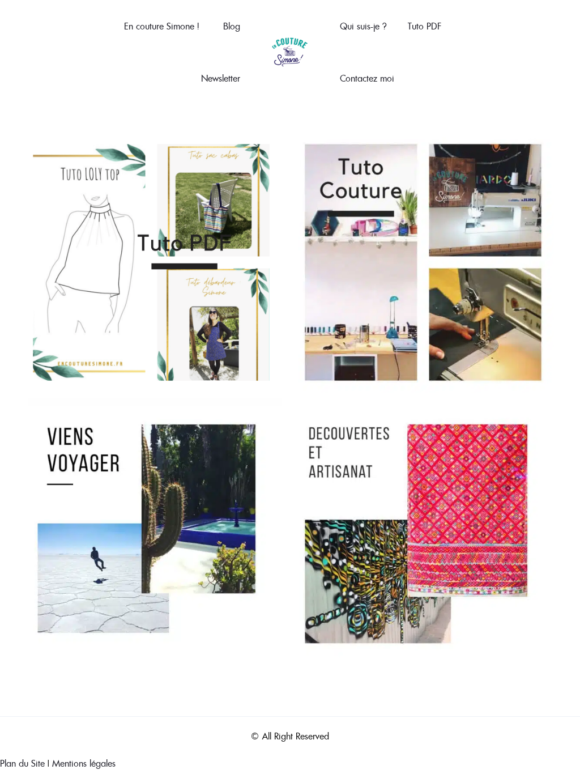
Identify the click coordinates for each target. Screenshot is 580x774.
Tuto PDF (424, 26)
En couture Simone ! (161, 26)
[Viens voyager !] (151, 527)
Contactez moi (367, 78)
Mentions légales (84, 763)
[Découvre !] (423, 527)
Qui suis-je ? (363, 26)
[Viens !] (423, 261)
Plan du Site (22, 763)
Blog (231, 26)
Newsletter (220, 78)
